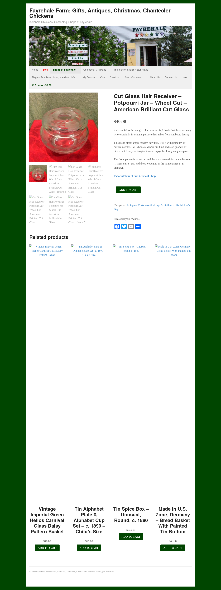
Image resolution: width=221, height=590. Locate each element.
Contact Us (171, 77)
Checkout (115, 77)
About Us (155, 77)
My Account (89, 77)
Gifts (176, 205)
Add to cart (128, 189)
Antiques (132, 205)
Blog (45, 69)
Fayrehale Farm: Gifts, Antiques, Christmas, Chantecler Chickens (100, 13)
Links (184, 77)
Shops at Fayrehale (64, 69)
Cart (102, 77)
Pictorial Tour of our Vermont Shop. (135, 176)
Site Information (133, 77)
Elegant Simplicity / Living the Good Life (53, 77)
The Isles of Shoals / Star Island (131, 69)
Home (35, 69)
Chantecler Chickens (94, 69)
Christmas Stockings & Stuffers (155, 205)
